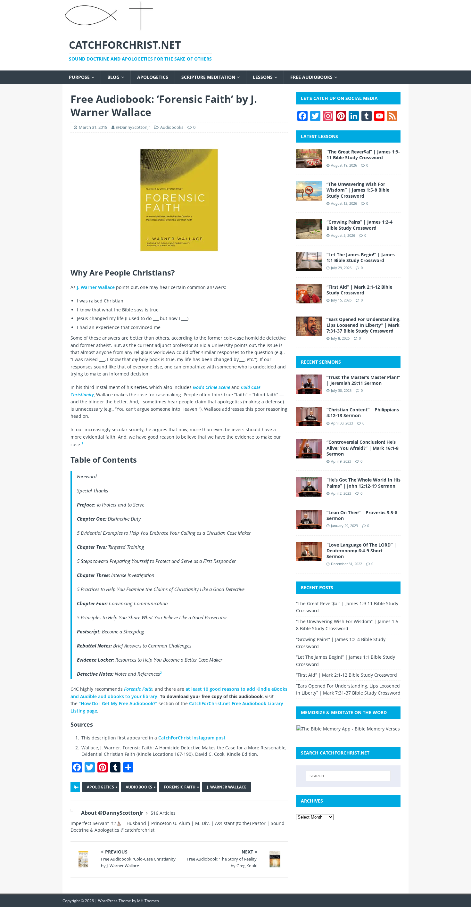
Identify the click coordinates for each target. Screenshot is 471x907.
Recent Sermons (321, 362)
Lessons (263, 77)
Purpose (79, 77)
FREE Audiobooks (311, 77)
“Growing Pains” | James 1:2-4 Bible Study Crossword (359, 225)
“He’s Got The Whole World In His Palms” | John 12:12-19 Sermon (363, 483)
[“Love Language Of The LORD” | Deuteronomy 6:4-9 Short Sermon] (309, 557)
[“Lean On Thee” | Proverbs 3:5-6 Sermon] (309, 525)
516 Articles (163, 813)
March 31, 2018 (93, 127)
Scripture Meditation (208, 77)
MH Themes (148, 900)
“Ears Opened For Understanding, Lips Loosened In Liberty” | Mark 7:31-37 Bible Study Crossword (363, 325)
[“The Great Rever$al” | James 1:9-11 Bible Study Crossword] (309, 164)
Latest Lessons (319, 136)
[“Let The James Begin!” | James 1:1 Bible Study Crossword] (309, 267)
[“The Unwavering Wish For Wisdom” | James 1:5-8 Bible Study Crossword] (309, 197)
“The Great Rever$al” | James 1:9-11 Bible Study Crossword (363, 155)
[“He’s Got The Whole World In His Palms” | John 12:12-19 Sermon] (309, 493)
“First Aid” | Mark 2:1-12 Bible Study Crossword (359, 290)
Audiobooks (171, 127)
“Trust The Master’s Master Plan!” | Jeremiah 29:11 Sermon (363, 380)
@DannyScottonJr (133, 127)
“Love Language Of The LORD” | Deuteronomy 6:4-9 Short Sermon (361, 550)
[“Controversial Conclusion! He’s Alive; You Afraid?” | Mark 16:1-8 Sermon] (309, 455)
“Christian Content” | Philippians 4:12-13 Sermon (362, 412)
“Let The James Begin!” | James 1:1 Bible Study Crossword (360, 257)
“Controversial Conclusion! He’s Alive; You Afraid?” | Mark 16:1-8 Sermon (362, 448)
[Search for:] (348, 776)
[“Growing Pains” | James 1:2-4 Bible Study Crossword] (309, 235)
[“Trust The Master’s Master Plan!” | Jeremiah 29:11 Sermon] (309, 390)
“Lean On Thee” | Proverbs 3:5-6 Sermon (361, 515)
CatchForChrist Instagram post (192, 738)
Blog (113, 77)
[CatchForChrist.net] (110, 28)
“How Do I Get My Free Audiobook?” (118, 703)
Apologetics (152, 77)
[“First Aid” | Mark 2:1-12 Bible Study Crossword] (309, 299)
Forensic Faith (138, 689)
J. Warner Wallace (96, 287)
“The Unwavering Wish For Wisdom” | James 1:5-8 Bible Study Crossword (357, 190)
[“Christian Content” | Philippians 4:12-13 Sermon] (309, 422)
